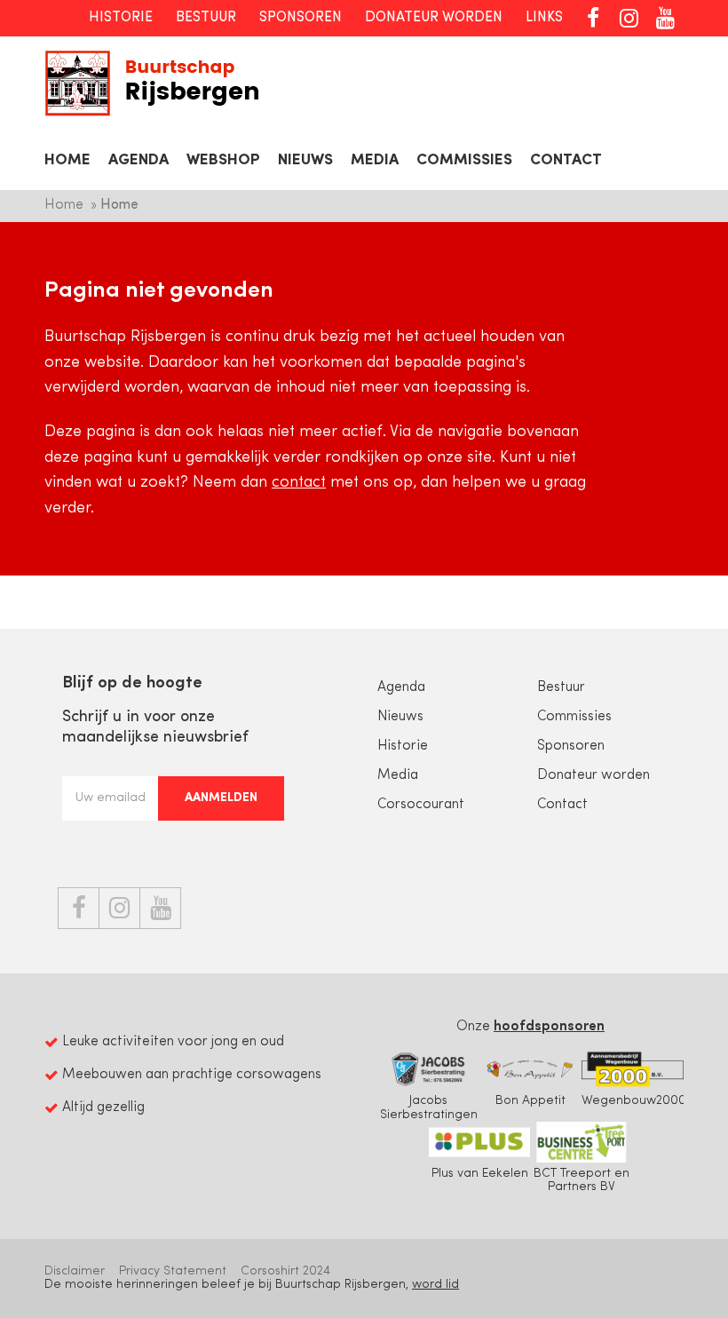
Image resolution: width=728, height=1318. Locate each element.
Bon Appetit (530, 1101)
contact (299, 482)
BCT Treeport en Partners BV (581, 1180)
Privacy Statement (172, 1271)
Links (544, 18)
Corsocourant (420, 805)
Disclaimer (74, 1271)
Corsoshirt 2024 (285, 1271)
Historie (121, 18)
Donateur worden (433, 18)
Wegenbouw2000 (634, 1101)
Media (375, 160)
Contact (566, 160)
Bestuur (206, 18)
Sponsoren (300, 18)
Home (67, 160)
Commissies (464, 160)
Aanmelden (221, 798)
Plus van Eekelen (479, 1173)
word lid (435, 1284)
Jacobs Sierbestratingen (429, 1107)
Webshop (223, 160)
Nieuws (305, 160)
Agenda (138, 160)
